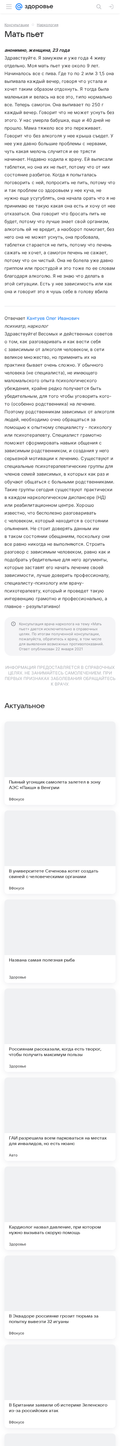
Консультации (16, 25)
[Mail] (19, 6)
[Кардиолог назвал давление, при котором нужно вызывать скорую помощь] (60, 1208)
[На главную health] (37, 6)
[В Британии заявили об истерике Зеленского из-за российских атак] (60, 1386)
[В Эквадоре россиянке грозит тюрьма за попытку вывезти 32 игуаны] (60, 1297)
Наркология (47, 25)
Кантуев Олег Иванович (53, 318)
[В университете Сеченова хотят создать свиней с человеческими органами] (60, 852)
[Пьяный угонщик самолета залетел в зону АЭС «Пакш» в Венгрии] (60, 763)
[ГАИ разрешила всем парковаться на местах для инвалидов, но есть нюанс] (60, 1119)
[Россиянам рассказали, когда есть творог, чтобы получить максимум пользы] (60, 1030)
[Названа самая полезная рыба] (60, 941)
